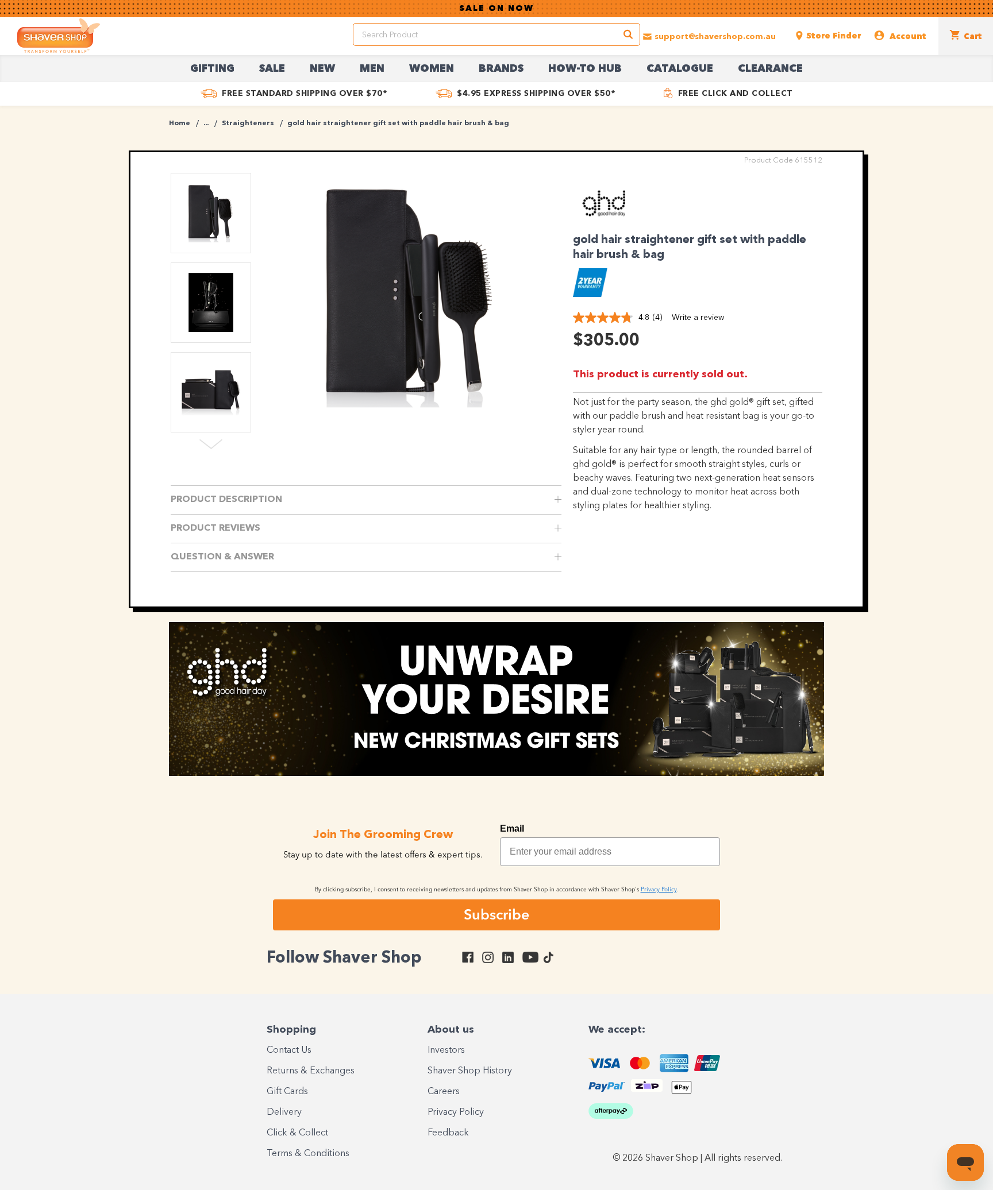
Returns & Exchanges (311, 1071)
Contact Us (289, 1050)
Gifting (212, 69)
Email (512, 828)
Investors (446, 1050)
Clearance (770, 69)
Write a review (698, 318)
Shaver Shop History (470, 1071)
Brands (501, 69)
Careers (444, 1091)
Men (372, 69)
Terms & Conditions (308, 1153)
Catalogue (679, 69)
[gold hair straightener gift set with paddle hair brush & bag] (410, 295)
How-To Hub (585, 69)
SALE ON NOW (496, 9)
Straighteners (248, 123)
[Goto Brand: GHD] (604, 220)
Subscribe (496, 914)
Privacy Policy (456, 1112)
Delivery (284, 1112)
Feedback (448, 1133)
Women (431, 69)
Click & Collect (297, 1133)
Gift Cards (287, 1091)
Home (179, 123)
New (322, 69)
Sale (272, 69)
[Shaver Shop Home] (58, 35)
